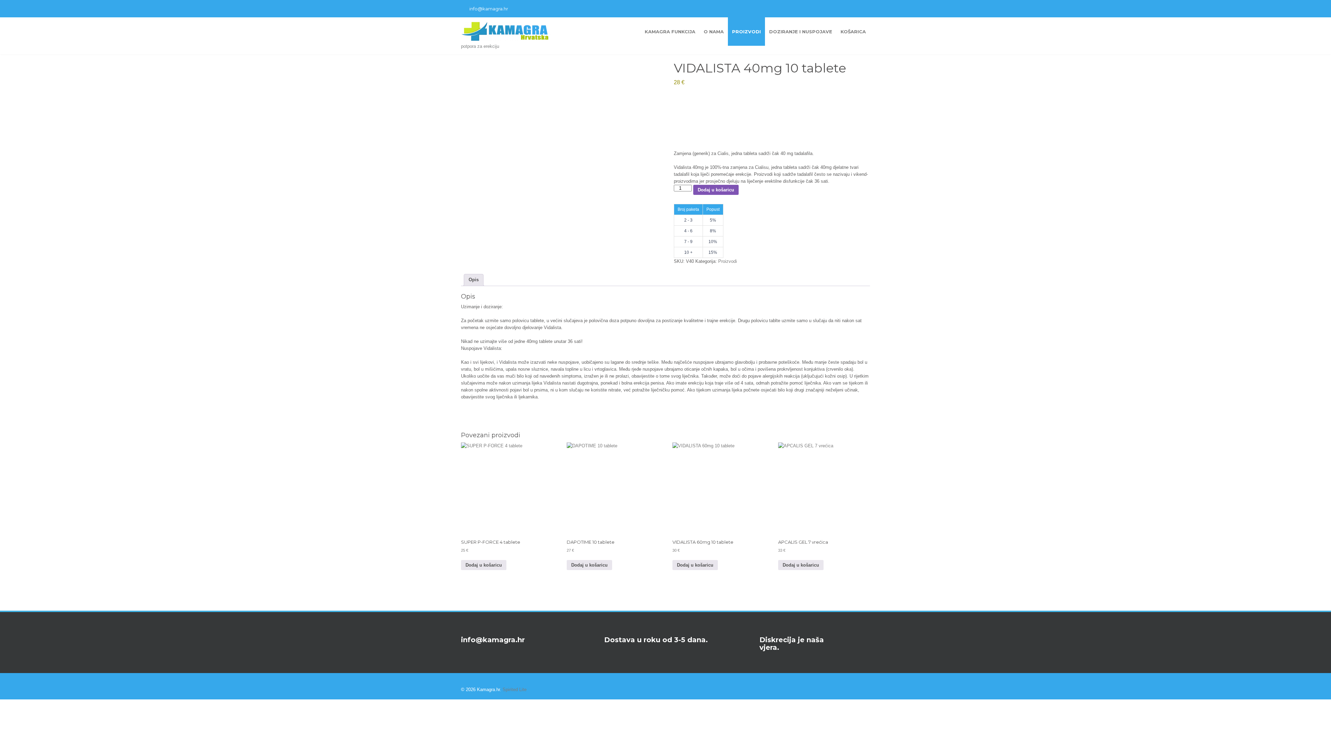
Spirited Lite (515, 689)
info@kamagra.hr (488, 8)
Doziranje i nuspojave (800, 31)
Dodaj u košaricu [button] (484, 565)
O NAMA (714, 31)
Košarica (853, 31)
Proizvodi (746, 31)
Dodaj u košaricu (716, 189)
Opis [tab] (474, 279)
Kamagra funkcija (670, 31)
